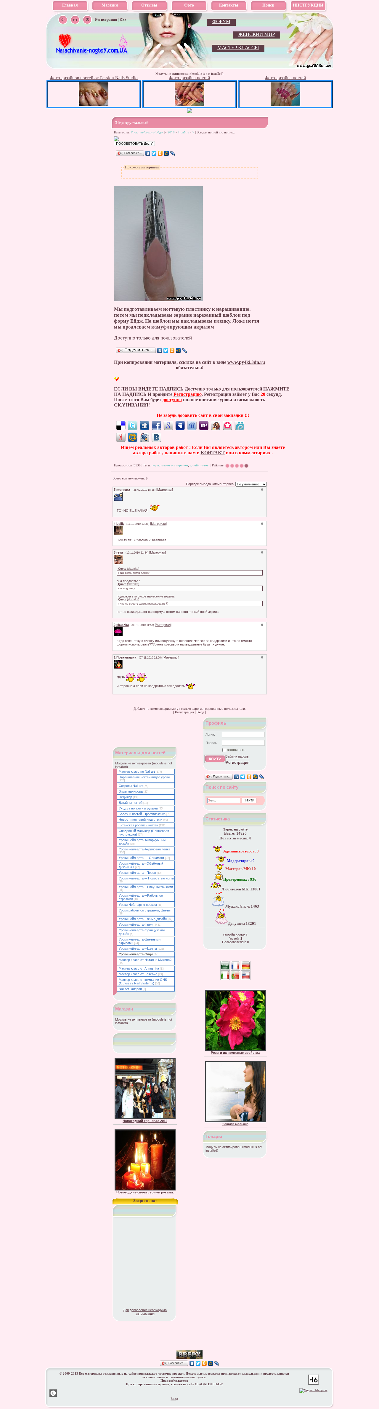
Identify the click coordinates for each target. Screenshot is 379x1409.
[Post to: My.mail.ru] (133, 437)
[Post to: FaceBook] (156, 425)
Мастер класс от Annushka (139, 968)
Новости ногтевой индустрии (140, 819)
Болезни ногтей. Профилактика (142, 814)
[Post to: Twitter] (133, 425)
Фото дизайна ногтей (189, 77)
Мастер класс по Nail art (137, 771)
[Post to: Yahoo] (204, 425)
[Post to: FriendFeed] (192, 425)
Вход (200, 712)
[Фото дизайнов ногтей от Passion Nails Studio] (93, 105)
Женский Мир (256, 34)
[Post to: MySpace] (180, 425)
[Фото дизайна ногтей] (189, 105)
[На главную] (92, 53)
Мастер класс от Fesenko (138, 974)
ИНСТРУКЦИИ (308, 5)
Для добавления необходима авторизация (145, 1311)
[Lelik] (123, 528)
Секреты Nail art (131, 786)
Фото (189, 5)
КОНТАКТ (213, 452)
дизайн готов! (200, 465)
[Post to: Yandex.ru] (121, 437)
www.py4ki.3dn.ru (246, 362)
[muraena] (123, 493)
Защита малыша (235, 1124)
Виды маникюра (131, 791)
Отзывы (149, 5)
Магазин (110, 5)
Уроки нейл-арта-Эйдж (147, 132)
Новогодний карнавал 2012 (145, 1121)
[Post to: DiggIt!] (144, 425)
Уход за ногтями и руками (138, 808)
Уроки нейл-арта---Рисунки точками (146, 887)
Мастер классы (238, 47)
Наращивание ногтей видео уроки (144, 777)
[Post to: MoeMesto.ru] (239, 425)
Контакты (228, 5)
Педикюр (125, 797)
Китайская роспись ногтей (138, 825)
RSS (123, 19)
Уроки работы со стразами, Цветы (145, 910)
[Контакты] (75, 19)
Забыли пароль (237, 756)
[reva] (123, 556)
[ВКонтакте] (148, 153)
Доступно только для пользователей (153, 338)
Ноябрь (183, 132)
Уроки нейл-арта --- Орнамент (141, 858)
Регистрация (184, 712)
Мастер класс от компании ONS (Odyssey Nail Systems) (143, 981)
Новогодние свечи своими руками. (145, 1192)
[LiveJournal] (173, 153)
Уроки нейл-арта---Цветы (138, 948)
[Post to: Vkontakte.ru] (156, 437)
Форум (221, 21)
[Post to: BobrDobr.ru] (215, 425)
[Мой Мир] (166, 153)
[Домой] (63, 19)
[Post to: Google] (168, 425)
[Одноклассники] (160, 153)
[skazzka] (123, 629)
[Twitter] (154, 153)
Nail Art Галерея (130, 989)
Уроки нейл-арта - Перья (137, 872)
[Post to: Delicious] (121, 425)
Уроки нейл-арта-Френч (136, 924)
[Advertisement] (189, 1341)
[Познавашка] (123, 661)
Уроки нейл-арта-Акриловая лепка (144, 849)
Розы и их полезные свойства (235, 1052)
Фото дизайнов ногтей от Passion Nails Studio (94, 77)
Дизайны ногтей (130, 802)
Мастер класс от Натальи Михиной (145, 960)
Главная (70, 5)
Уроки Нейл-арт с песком (138, 904)
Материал (164, 489)
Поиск (268, 5)
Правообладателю (174, 1380)
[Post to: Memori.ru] (227, 425)
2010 (171, 132)
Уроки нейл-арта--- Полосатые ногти (146, 878)
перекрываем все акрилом (170, 465)
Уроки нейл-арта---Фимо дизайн (143, 919)
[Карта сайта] (87, 19)
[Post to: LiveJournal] (144, 437)
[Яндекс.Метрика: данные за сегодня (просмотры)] (313, 1390)
